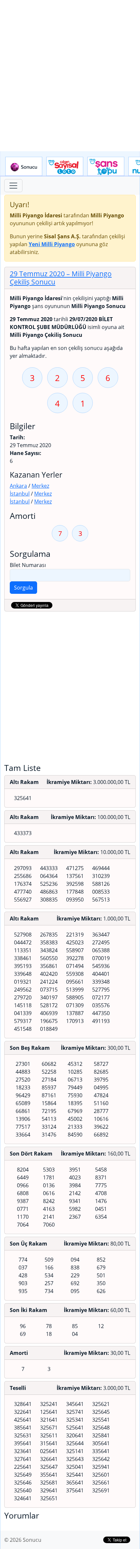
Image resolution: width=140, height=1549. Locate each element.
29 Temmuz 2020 (61, 277)
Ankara (18, 485)
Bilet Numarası (28, 565)
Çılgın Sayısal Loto (64, 166)
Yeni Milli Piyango (52, 244)
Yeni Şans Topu (105, 166)
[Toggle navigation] (13, 185)
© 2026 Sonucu (22, 1539)
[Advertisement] (70, 75)
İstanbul (20, 493)
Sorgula (23, 587)
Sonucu (23, 166)
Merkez (40, 485)
